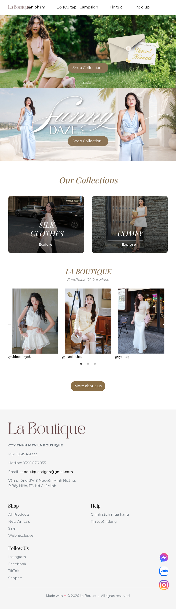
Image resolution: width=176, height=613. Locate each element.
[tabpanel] (34, 324)
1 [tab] (81, 364)
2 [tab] (88, 364)
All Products (18, 514)
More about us (88, 386)
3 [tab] (95, 364)
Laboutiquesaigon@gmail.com (46, 472)
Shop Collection (87, 68)
